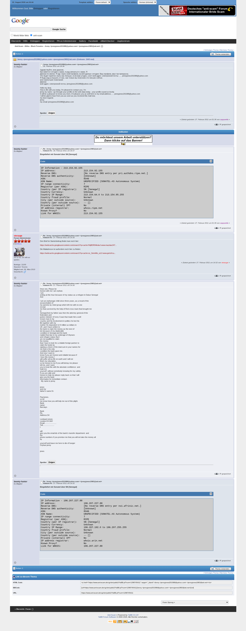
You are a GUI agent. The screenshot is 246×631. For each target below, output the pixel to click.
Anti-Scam (19, 46)
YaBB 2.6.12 (133, 615)
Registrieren (53, 8)
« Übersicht (19, 609)
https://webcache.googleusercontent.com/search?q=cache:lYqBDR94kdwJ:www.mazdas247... (78, 245)
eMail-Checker (107, 41)
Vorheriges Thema (211, 50)
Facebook (93, 41)
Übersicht (16, 41)
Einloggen (38, 8)
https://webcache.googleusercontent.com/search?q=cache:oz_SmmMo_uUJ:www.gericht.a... (78, 253)
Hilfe (25, 41)
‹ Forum (28, 609)
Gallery (82, 41)
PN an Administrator (66, 41)
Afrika (27, 46)
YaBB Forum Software (107, 617)
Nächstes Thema (226, 50)
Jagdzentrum (123, 41)
